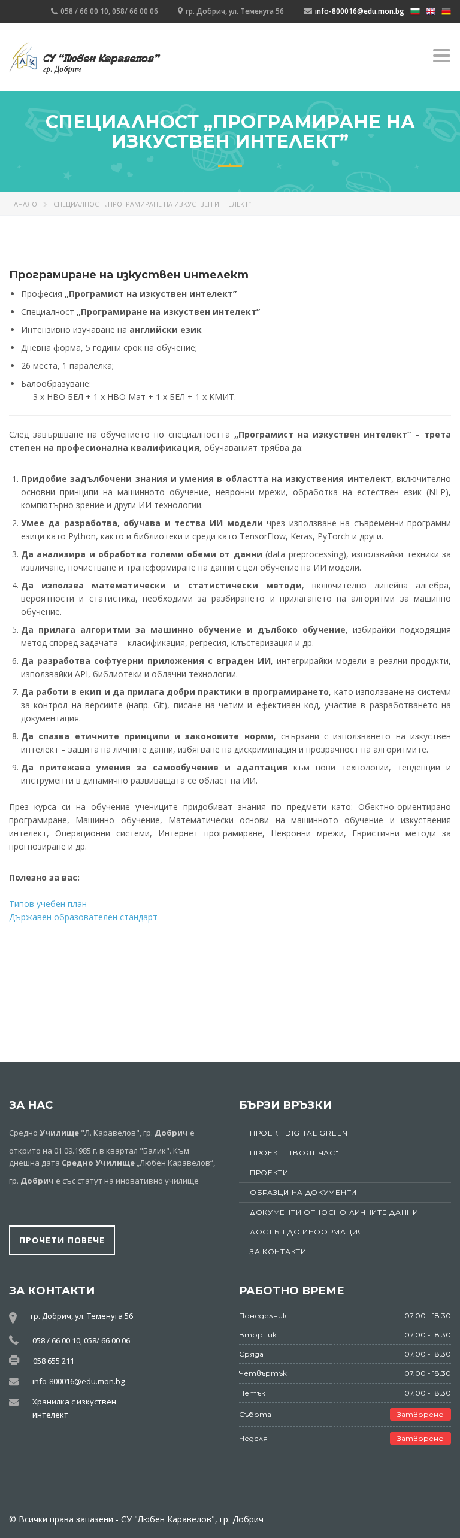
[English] (430, 10)
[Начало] (85, 58)
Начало (23, 203)
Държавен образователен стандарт (83, 917)
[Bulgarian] (415, 10)
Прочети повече (62, 1240)
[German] (446, 10)
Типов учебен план (48, 903)
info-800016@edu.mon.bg (359, 11)
